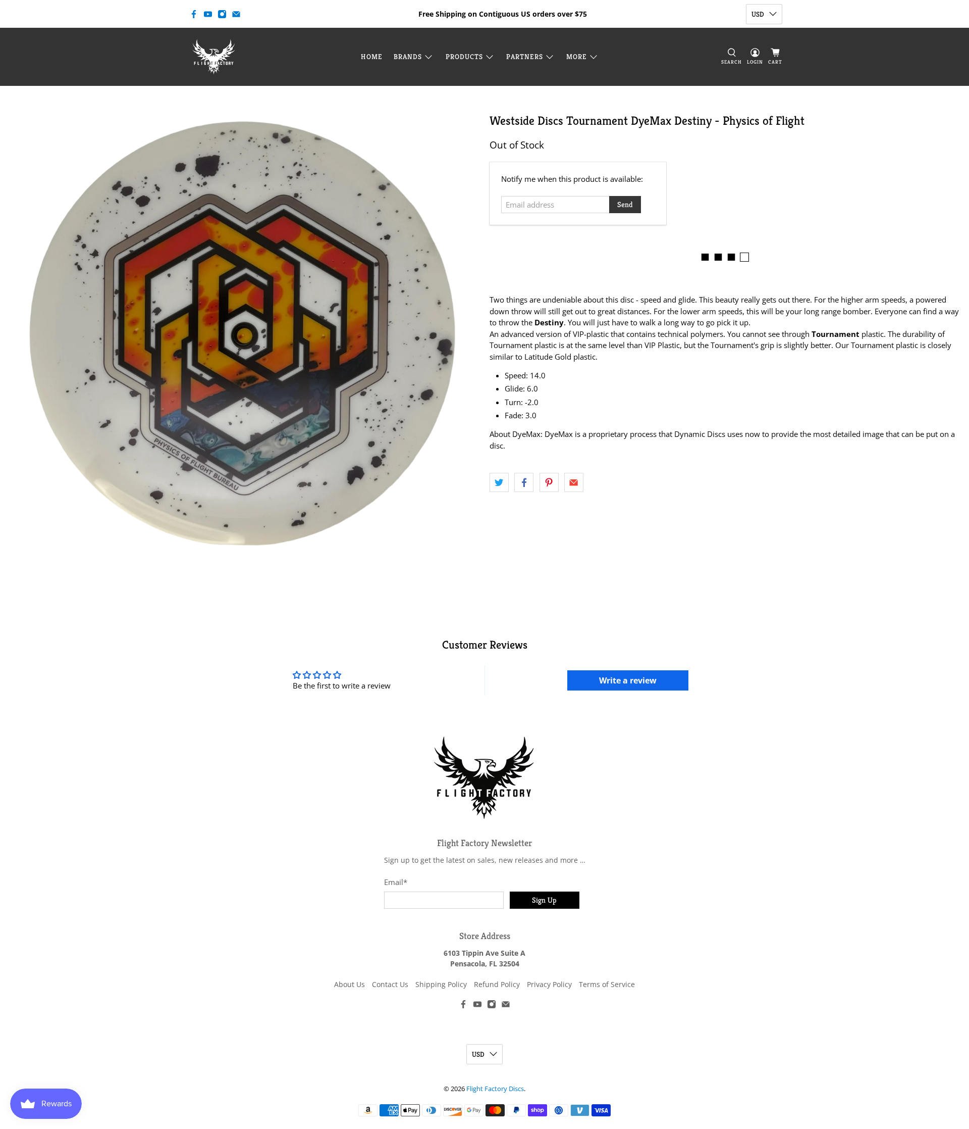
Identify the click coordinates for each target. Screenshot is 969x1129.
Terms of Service (607, 984)
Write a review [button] (628, 680)
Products (464, 56)
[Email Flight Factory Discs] (236, 14)
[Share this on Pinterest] (549, 482)
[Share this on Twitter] (499, 482)
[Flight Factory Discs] (213, 56)
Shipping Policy (441, 984)
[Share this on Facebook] (523, 482)
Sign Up (544, 900)
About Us (349, 984)
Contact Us (390, 984)
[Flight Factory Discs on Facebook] (193, 14)
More (576, 56)
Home (372, 56)
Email (395, 882)
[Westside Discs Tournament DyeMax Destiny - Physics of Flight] (242, 333)
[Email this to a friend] (573, 482)
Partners (524, 56)
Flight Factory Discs (495, 1089)
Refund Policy (497, 984)
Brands (408, 56)
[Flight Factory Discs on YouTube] (207, 14)
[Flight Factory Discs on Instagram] (222, 14)
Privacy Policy (549, 984)
